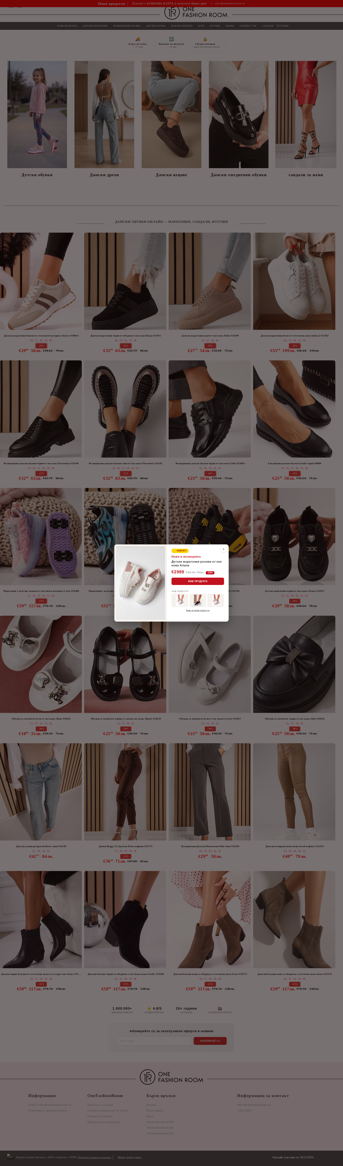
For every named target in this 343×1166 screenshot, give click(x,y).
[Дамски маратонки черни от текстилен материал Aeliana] (198, 600)
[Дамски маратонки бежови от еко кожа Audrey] (180, 600)
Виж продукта (197, 581)
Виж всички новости (197, 610)
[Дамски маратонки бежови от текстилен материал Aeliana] (215, 600)
